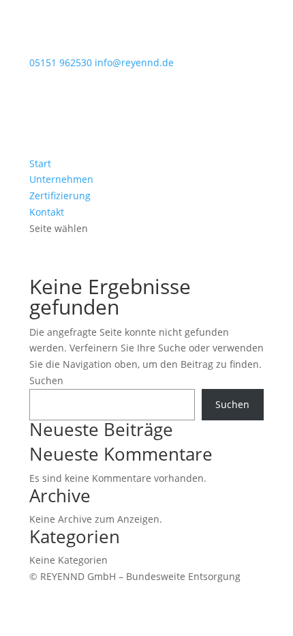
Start (40, 163)
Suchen (46, 380)
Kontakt (46, 211)
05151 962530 (60, 62)
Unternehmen (61, 179)
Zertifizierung (60, 195)
